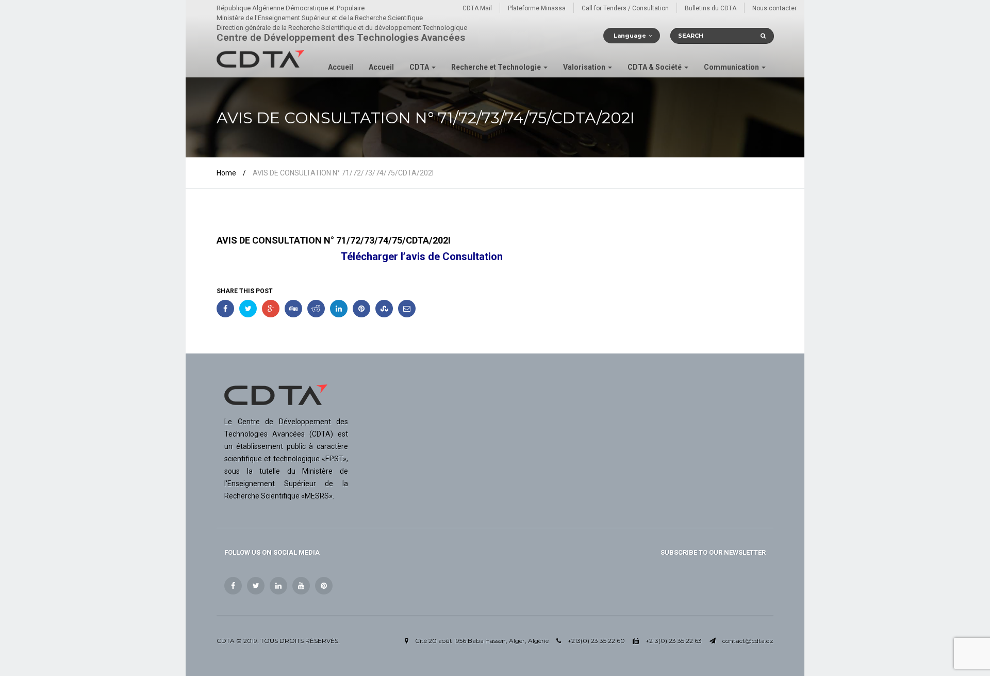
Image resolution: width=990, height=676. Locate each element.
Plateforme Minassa (537, 8)
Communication (732, 67)
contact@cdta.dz (747, 641)
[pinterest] (324, 585)
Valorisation (585, 67)
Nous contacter (774, 8)
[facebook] (233, 585)
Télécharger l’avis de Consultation (422, 256)
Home (226, 173)
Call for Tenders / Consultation (625, 8)
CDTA (420, 67)
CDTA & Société (655, 67)
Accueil (340, 67)
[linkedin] (278, 585)
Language (630, 35)
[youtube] (301, 585)
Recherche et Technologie (496, 67)
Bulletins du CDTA (710, 8)
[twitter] (256, 585)
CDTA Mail (477, 8)
